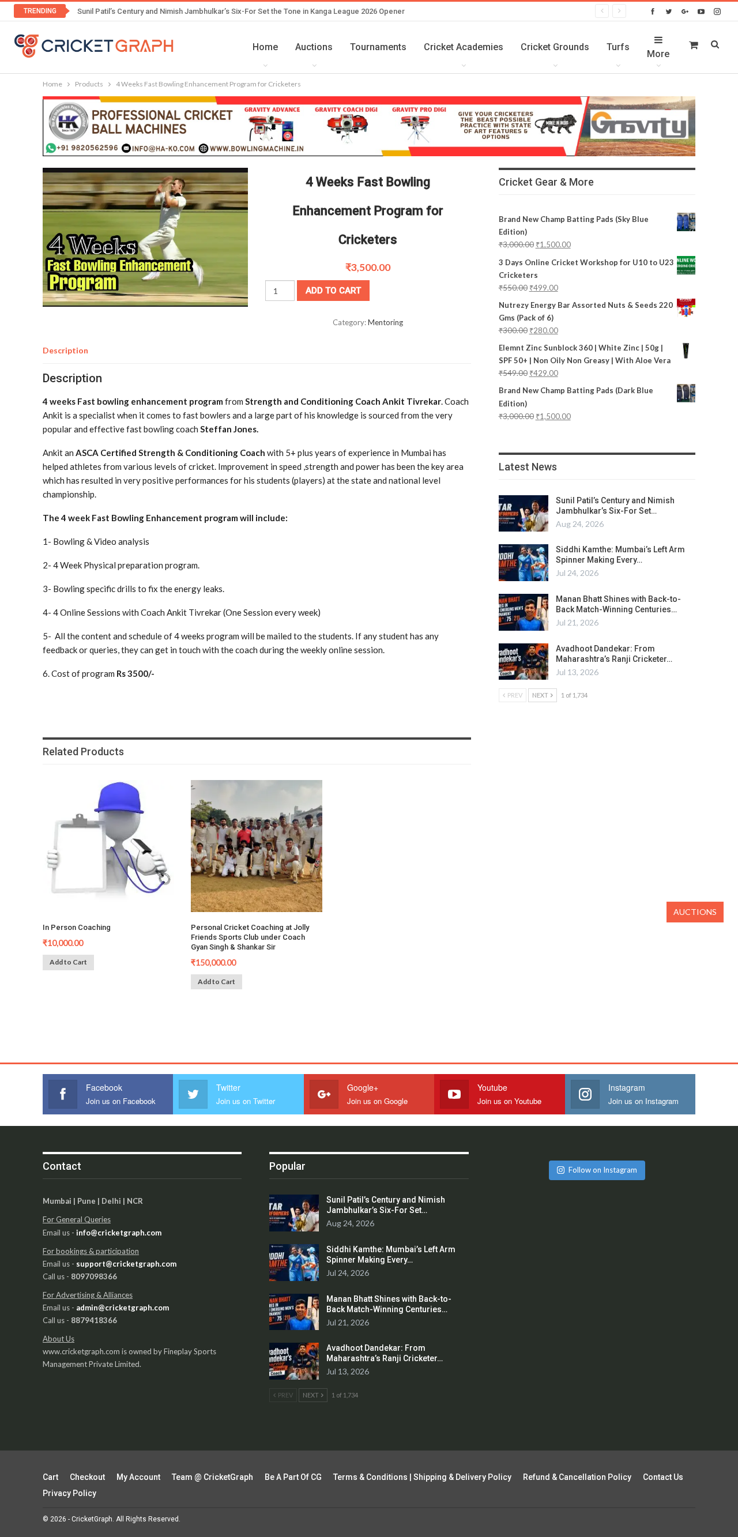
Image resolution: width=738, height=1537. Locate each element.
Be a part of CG (293, 1477)
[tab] (65, 350)
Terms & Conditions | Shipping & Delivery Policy (422, 1477)
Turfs (618, 47)
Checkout (87, 1477)
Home (265, 47)
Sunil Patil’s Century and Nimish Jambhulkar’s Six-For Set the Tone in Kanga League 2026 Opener (241, 11)
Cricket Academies (463, 47)
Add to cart (333, 290)
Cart (50, 1477)
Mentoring (385, 322)
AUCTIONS (695, 912)
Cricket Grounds (555, 47)
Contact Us (663, 1477)
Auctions (314, 47)
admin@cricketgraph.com (122, 1307)
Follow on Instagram (602, 1169)
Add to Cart (68, 962)
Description (65, 350)
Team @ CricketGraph (212, 1477)
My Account (138, 1477)
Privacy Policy (69, 1493)
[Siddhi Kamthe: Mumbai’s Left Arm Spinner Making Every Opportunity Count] (523, 562)
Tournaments (378, 47)
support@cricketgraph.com (126, 1263)
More (658, 53)
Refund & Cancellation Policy (577, 1477)
